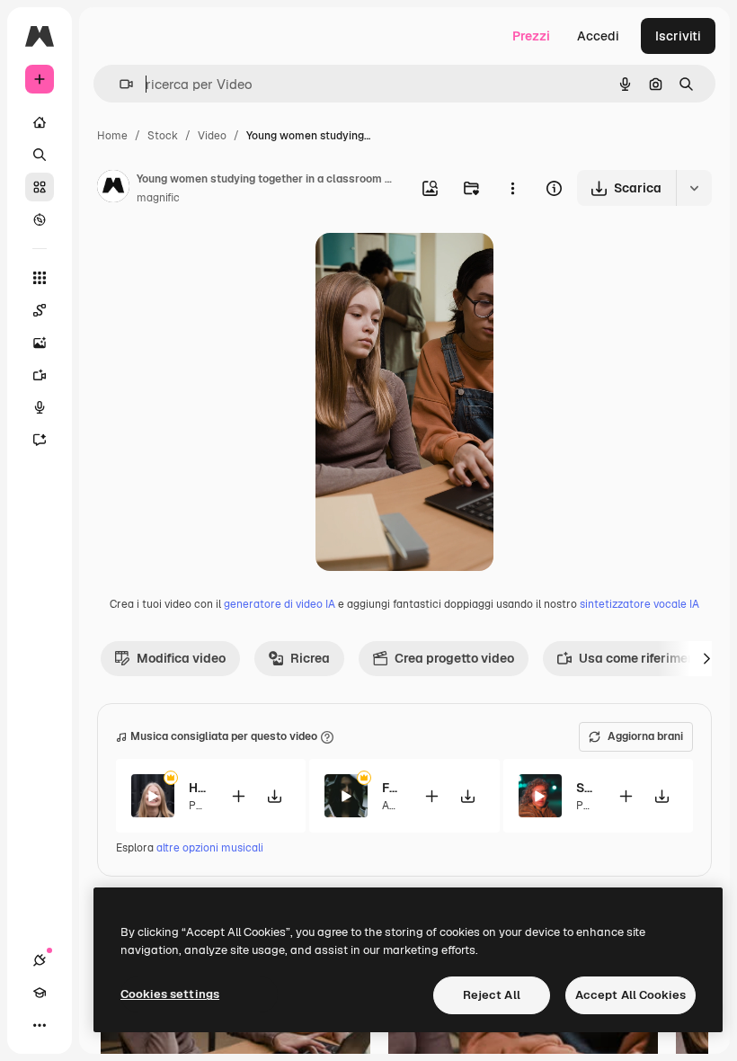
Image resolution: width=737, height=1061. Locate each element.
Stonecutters (585, 788)
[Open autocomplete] (119, 84)
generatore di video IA (279, 604)
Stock (162, 136)
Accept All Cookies (630, 995)
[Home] (39, 122)
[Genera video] (39, 375)
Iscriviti (678, 36)
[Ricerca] (39, 154)
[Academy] (39, 992)
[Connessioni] (39, 960)
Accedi (598, 36)
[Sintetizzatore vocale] (39, 407)
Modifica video (181, 658)
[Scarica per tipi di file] (694, 188)
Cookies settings (169, 994)
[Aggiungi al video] (238, 796)
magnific (158, 198)
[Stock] (39, 187)
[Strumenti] (39, 277)
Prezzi (531, 36)
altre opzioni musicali (209, 848)
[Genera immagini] (39, 342)
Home (112, 136)
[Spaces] (39, 310)
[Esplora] (39, 219)
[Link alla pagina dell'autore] (113, 189)
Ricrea (310, 658)
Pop (199, 805)
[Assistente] (39, 439)
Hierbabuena (198, 788)
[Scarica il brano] (274, 796)
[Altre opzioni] (512, 188)
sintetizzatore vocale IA (639, 604)
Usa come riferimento (642, 658)
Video (212, 136)
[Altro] (39, 1025)
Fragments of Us (391, 788)
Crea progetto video (454, 658)
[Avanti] (706, 658)
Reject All (491, 995)
